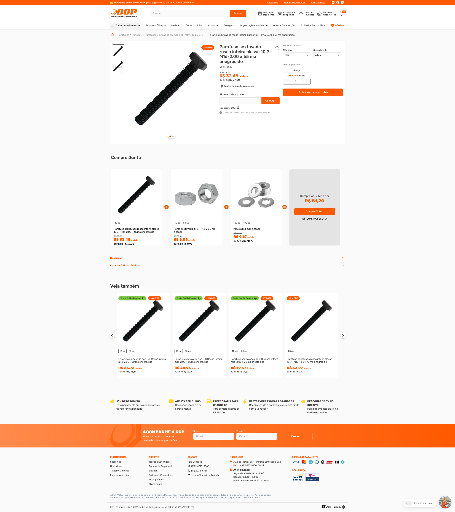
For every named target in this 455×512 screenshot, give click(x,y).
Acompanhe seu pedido (289, 13)
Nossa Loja (272, 2)
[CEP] (241, 100)
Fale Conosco (318, 2)
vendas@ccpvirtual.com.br (205, 475)
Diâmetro (287, 50)
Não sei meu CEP (228, 108)
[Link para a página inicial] (112, 35)
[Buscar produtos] (238, 13)
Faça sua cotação (119, 475)
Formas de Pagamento (161, 466)
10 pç (117, 223)
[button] (237, 86)
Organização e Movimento (253, 25)
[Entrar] (327, 13)
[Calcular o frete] (270, 100)
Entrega (153, 470)
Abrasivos (212, 25)
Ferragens (229, 25)
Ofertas (339, 25)
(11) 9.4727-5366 (200, 466)
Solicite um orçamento (268, 13)
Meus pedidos (156, 479)
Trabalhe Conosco (119, 470)
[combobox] (198, 13)
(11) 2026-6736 (199, 470)
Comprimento (320, 50)
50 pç (186, 223)
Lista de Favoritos (309, 13)
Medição (175, 25)
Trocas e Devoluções (295, 2)
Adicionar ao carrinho (313, 92)
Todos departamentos (128, 25)
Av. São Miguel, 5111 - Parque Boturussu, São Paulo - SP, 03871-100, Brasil (257, 463)
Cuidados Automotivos (313, 25)
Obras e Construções (284, 25)
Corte (189, 25)
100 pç (246, 223)
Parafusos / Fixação (129, 34)
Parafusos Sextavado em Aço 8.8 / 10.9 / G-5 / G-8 (174, 34)
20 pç (237, 223)
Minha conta (155, 484)
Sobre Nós (115, 461)
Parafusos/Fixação (156, 25)
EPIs (199, 25)
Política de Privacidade (161, 475)
